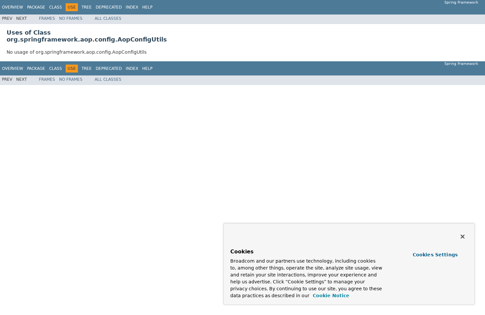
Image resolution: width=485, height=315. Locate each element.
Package (36, 7)
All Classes (108, 18)
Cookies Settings (435, 254)
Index (132, 7)
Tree (86, 7)
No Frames (70, 18)
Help (147, 7)
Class (55, 7)
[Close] (462, 236)
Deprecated (109, 7)
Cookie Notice (330, 295)
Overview (12, 7)
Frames (47, 18)
